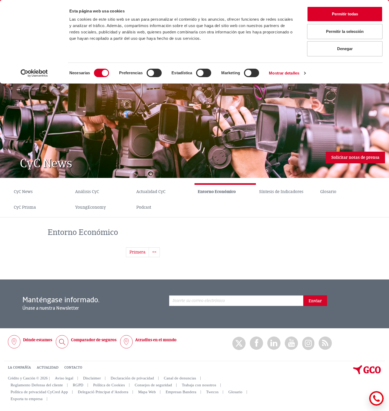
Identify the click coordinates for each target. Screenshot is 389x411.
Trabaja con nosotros (199, 385)
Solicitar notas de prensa (355, 157)
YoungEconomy (90, 207)
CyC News (23, 191)
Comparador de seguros (93, 340)
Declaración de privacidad (132, 378)
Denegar (345, 48)
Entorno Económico (217, 191)
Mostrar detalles (284, 73)
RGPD (78, 385)
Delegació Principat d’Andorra (103, 392)
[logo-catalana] (367, 373)
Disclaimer (92, 378)
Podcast (143, 207)
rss (325, 343)
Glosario (328, 191)
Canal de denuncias (180, 378)
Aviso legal (64, 378)
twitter (239, 343)
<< (154, 252)
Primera (137, 252)
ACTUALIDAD (47, 367)
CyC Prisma (25, 207)
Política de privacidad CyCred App (39, 392)
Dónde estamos (37, 340)
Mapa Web (147, 392)
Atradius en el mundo (156, 340)
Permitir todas (345, 14)
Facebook (256, 343)
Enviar (315, 301)
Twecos (212, 392)
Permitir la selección (345, 31)
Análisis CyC (87, 191)
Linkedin (274, 343)
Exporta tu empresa (27, 399)
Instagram (308, 343)
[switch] (154, 73)
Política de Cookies (109, 385)
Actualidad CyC (150, 191)
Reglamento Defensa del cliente (37, 385)
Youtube (291, 343)
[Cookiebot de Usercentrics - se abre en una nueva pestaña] (34, 73)
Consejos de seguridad (153, 385)
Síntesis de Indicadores (281, 191)
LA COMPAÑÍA (19, 367)
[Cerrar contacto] (360, 404)
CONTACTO (73, 367)
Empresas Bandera (181, 392)
